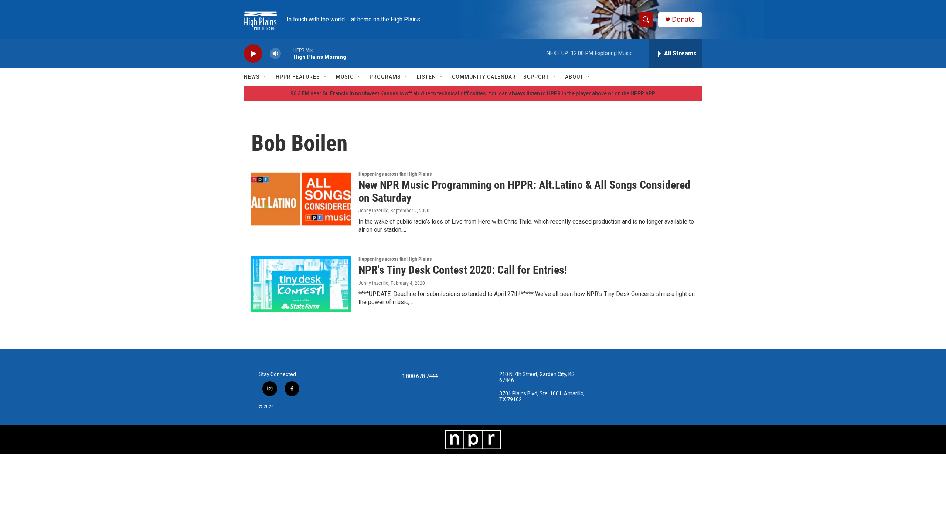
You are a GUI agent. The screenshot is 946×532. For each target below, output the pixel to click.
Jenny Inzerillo (373, 211)
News (252, 77)
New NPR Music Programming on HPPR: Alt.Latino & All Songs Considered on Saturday (524, 191)
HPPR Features (298, 77)
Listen (426, 77)
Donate (683, 19)
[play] (253, 54)
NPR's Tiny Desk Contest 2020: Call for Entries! (462, 269)
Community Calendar (484, 77)
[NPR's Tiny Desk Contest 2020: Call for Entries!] (301, 284)
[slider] (287, 53)
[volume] (275, 53)
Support (536, 77)
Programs (385, 77)
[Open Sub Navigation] (265, 77)
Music (345, 77)
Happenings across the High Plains (395, 174)
